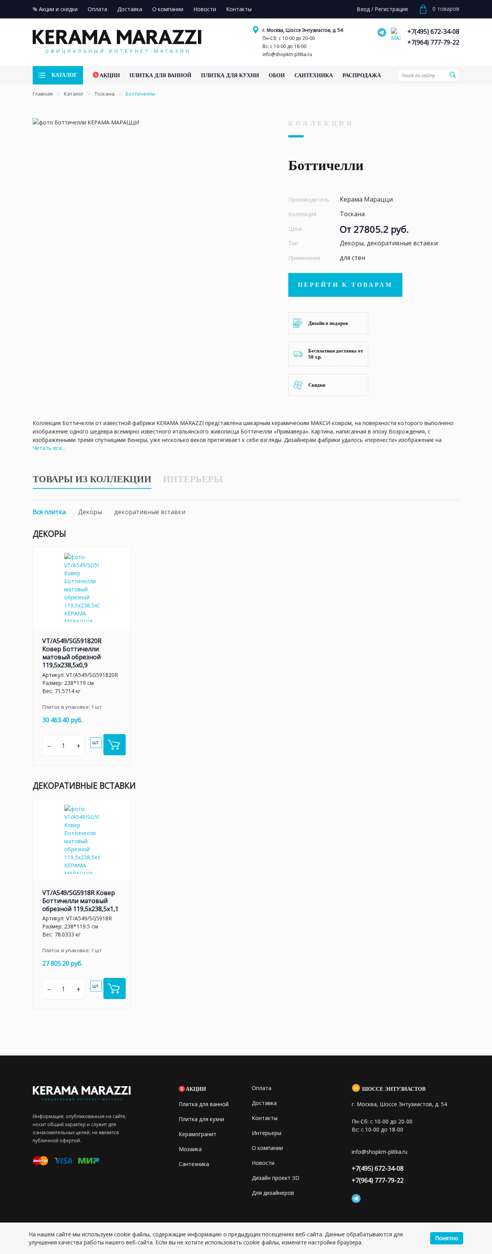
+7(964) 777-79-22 (433, 42)
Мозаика (190, 1149)
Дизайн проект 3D (275, 1177)
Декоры (90, 512)
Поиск (452, 75)
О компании (267, 1147)
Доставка (264, 1103)
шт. (96, 742)
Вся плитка (49, 512)
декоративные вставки (149, 512)
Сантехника (194, 1164)
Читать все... (49, 448)
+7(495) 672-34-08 (433, 31)
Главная (43, 93)
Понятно (446, 1238)
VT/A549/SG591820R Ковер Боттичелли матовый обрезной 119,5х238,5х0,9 (71, 653)
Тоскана (105, 93)
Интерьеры (193, 479)
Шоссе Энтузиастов (394, 1089)
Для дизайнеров (273, 1192)
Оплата (261, 1088)
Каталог (73, 93)
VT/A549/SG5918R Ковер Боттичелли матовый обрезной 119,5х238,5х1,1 (80, 900)
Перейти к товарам (345, 284)
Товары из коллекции (92, 479)
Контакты (265, 1118)
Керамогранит (197, 1134)
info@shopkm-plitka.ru (287, 54)
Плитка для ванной (204, 1104)
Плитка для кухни (201, 1119)
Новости (263, 1162)
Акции (196, 1089)
